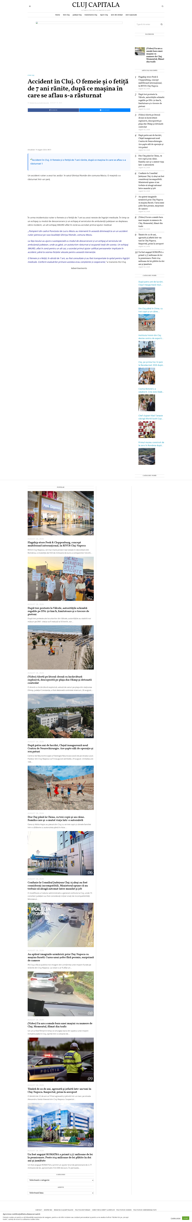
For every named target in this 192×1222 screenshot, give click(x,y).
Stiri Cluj (66, 15)
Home (57, 15)
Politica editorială (82, 1210)
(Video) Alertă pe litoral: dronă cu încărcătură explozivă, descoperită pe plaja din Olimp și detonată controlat (150, 121)
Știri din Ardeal (117, 15)
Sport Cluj (104, 15)
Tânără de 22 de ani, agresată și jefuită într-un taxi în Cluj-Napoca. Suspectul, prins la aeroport (59, 1090)
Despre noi (48, 1210)
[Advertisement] (79, 132)
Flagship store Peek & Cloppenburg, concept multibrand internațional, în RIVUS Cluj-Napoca (57, 544)
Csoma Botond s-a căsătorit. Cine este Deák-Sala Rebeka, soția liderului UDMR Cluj (151, 390)
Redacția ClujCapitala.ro (63, 1210)
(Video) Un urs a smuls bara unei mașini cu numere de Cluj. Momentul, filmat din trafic (155, 55)
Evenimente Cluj (91, 15)
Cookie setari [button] (175, 1218)
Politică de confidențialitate (145, 1210)
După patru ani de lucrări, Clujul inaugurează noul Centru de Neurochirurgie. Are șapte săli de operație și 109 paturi (150, 141)
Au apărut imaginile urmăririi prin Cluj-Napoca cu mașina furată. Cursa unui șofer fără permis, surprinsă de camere (151, 202)
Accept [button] (185, 1218)
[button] (161, 24)
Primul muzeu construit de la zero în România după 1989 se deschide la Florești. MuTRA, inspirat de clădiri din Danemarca (151, 444)
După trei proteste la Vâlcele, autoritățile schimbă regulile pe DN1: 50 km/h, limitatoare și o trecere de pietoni (151, 100)
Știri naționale (131, 15)
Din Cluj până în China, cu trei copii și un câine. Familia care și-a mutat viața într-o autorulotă (150, 310)
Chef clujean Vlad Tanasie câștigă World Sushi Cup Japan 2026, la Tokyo (150, 417)
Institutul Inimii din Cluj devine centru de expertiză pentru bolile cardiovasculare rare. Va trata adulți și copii (151, 337)
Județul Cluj (77, 15)
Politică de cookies (124, 1210)
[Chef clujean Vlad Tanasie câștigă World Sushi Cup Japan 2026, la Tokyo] (146, 429)
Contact (38, 1210)
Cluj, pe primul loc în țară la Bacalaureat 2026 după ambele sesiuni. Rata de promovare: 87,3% (150, 364)
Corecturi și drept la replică (103, 1210)
